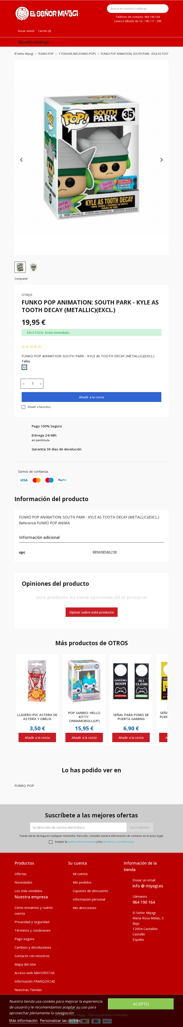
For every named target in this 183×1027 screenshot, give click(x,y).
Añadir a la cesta (91, 397)
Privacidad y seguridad (32, 922)
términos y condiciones (118, 842)
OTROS (27, 295)
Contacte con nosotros (32, 955)
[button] (20, 267)
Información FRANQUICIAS (35, 981)
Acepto (141, 1004)
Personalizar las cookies (60, 1020)
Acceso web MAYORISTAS (35, 972)
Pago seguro (24, 939)
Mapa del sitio (25, 964)
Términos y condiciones (33, 930)
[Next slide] (161, 159)
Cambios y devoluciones (33, 947)
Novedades (23, 882)
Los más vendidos (28, 890)
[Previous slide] (21, 159)
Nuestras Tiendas (28, 989)
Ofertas (21, 874)
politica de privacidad (82, 842)
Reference (27, 523)
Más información (23, 1020)
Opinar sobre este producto (91, 612)
